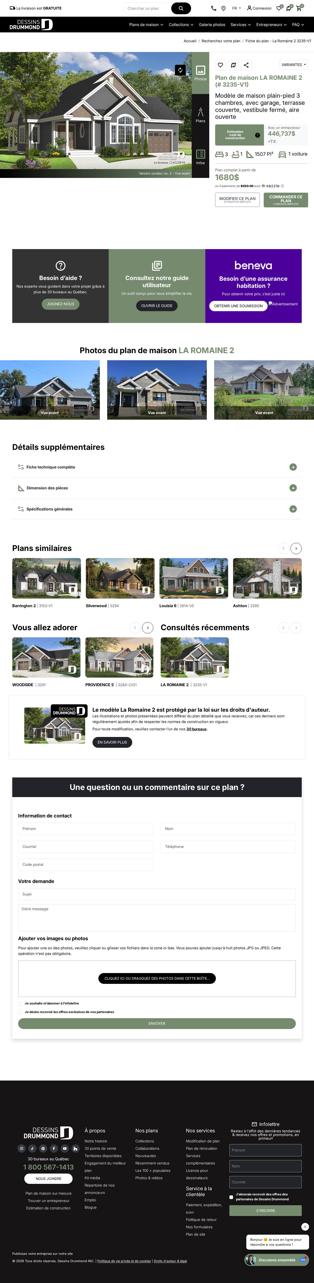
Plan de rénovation (201, 1148)
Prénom (29, 828)
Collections (179, 24)
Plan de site (195, 1234)
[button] (184, 118)
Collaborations (147, 1148)
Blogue (91, 1207)
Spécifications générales (49, 509)
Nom (169, 828)
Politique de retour (201, 1219)
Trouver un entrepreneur (48, 1200)
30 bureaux (196, 729)
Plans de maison (144, 24)
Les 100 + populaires (152, 1170)
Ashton (246, 605)
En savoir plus (112, 742)
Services (238, 24)
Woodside (29, 684)
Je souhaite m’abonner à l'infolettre (52, 1003)
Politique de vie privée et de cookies (124, 1261)
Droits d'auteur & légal (170, 1261)
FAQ (296, 24)
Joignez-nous (60, 304)
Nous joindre (48, 1178)
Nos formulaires (199, 1227)
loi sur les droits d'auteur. (237, 710)
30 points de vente (100, 1148)
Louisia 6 (176, 605)
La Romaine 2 (184, 684)
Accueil (190, 41)
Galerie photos (212, 24)
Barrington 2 (32, 605)
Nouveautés (145, 1155)
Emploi (90, 1200)
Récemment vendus (152, 1163)
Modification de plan (203, 1141)
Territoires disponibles (103, 1155)
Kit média (92, 1178)
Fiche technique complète (50, 467)
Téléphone (174, 846)
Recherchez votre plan (221, 41)
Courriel (29, 846)
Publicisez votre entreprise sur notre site (42, 1254)
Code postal (33, 864)
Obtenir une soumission (238, 306)
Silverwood (102, 605)
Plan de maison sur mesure (49, 1193)
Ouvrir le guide (156, 305)
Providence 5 (111, 684)
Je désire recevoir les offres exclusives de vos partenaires (69, 1012)
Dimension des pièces (47, 487)
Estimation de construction (48, 1208)
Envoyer (157, 1023)
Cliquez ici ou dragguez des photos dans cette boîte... (157, 978)
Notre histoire (96, 1141)
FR (235, 8)
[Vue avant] (50, 389)
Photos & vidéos (149, 1178)
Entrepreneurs (269, 24)
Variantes (292, 64)
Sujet (27, 894)
